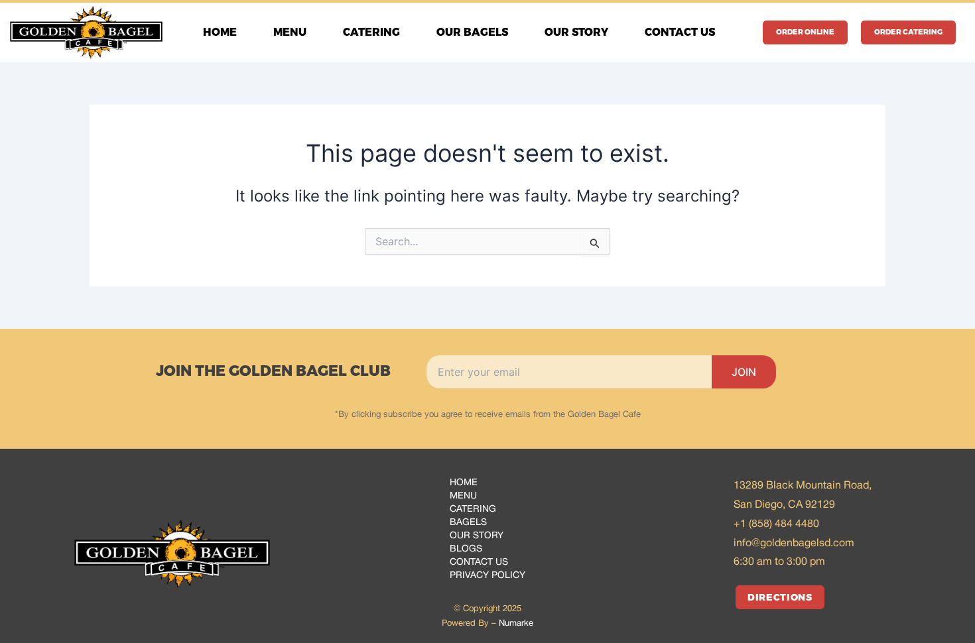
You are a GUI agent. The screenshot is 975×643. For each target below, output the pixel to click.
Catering (371, 32)
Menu (289, 32)
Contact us (680, 32)
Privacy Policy (487, 575)
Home (220, 32)
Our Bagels (472, 32)
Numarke (516, 624)
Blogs (466, 549)
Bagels (468, 522)
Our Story (576, 32)
